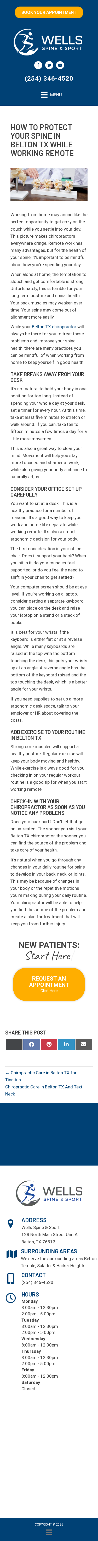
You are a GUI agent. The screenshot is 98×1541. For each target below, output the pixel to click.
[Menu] (49, 1532)
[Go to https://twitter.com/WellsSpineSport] (49, 66)
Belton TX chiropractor (54, 326)
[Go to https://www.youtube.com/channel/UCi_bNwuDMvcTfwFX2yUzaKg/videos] (60, 66)
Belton (90, 1258)
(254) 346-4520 (49, 78)
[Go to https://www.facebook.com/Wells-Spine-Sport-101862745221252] (38, 66)
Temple (28, 1265)
